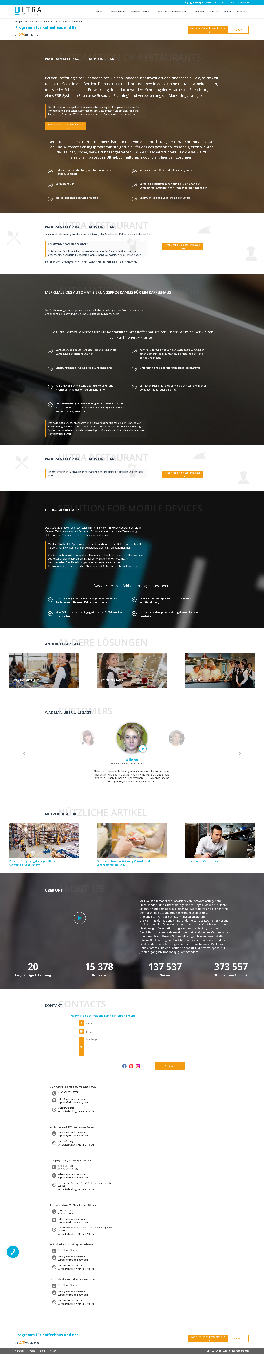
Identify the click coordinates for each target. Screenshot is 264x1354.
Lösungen (115, 11)
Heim (99, 11)
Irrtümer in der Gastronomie (202, 861)
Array (53, 1350)
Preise (214, 11)
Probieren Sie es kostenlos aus (207, 28)
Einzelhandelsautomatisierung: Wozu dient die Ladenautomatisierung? (124, 862)
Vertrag (198, 11)
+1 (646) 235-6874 (68, 1092)
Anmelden (243, 2)
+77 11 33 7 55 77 (67, 1250)
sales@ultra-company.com (208, 2)
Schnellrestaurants (111, 680)
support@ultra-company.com (73, 1102)
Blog (227, 11)
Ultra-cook (194, 680)
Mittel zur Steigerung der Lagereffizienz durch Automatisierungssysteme (36, 862)
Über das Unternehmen (171, 11)
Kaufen (238, 30)
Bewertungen (140, 11)
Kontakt (243, 11)
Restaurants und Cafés (25, 680)
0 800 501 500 (65, 1166)
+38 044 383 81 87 (68, 1169)
